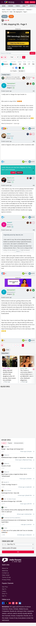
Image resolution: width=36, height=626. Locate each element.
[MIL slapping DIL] (2, 57)
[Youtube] (10, 603)
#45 (34, 297)
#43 (34, 185)
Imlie (6, 20)
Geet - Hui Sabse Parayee (10, 499)
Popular (10, 443)
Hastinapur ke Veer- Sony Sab (10, 493)
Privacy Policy (6, 579)
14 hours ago (21, 487)
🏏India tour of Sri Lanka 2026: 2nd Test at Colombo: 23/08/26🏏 (17, 531)
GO (24, 57)
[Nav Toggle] (2, 2)
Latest (4, 443)
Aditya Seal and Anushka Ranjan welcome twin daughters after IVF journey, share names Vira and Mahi (9, 375)
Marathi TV (6, 482)
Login (26, 2)
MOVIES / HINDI (6, 368)
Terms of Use (6, 577)
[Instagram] (13, 603)
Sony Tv (4, 593)
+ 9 (33, 134)
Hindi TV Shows (7, 490)
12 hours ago (21, 495)
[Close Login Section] (33, 170)
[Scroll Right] (34, 78)
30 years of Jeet (6, 466)
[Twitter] (6, 603)
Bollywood (6, 446)
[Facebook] (3, 603)
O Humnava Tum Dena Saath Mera (12, 517)
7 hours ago (22, 478)
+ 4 (33, 178)
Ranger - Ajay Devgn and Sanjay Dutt (12, 449)
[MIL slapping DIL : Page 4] (5, 57)
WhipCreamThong (27, 460)
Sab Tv (4, 596)
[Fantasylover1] (2, 64)
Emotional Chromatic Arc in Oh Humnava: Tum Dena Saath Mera (17, 521)
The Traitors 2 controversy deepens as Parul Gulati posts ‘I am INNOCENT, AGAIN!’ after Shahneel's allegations (27, 375)
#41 (34, 91)
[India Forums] (9, 2)
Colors (4, 591)
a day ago (23, 524)
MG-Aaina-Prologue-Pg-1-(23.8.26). (11, 501)
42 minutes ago (21, 535)
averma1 (29, 524)
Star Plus (5, 587)
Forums (10, 6)
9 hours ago (23, 468)
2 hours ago (23, 451)
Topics (18, 6)
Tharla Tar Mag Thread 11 (9, 484)
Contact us (5, 573)
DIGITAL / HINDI (23, 368)
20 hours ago (20, 514)
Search (32, 53)
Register (32, 2)
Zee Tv (4, 589)
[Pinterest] (16, 603)
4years (6, 64)
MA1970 (30, 503)
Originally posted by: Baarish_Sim (13, 235)
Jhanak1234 (29, 495)
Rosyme (30, 451)
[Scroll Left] (2, 78)
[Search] (22, 2)
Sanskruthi (29, 487)
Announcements (18, 443)
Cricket (5, 507)
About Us (5, 568)
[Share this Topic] (13, 68)
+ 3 (33, 222)
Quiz (24, 6)
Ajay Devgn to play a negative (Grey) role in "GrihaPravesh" (14, 475)
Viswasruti (29, 535)
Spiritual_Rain (28, 514)
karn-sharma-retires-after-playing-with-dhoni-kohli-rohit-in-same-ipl (17, 511)
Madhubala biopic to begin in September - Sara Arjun (17, 457)
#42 (34, 141)
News (3, 6)
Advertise (5, 571)
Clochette (29, 478)
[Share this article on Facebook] (16, 68)
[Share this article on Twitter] (20, 68)
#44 (34, 230)
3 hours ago (18, 460)
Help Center (6, 575)
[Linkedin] (20, 603)
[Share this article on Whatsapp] (23, 68)
